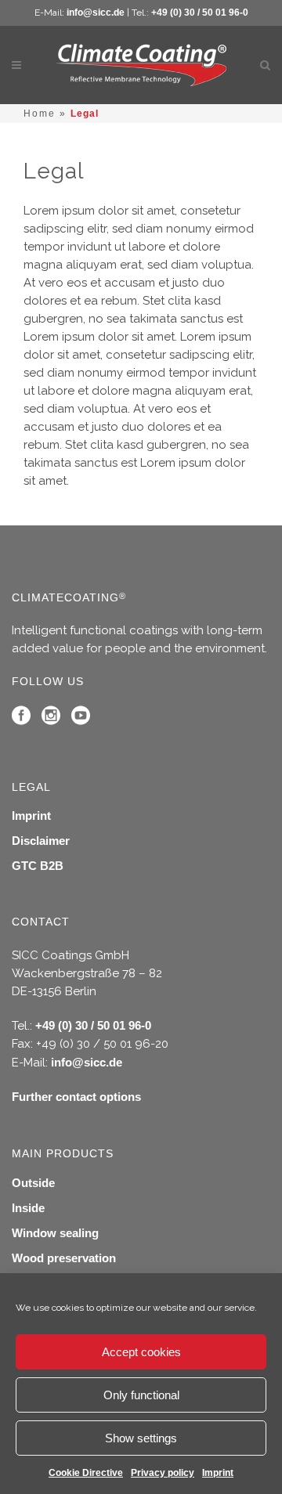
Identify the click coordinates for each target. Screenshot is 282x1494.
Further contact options (76, 1096)
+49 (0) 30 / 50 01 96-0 (199, 12)
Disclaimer (41, 840)
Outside (33, 1182)
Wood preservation (64, 1258)
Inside (28, 1207)
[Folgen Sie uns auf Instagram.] (51, 719)
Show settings (141, 1438)
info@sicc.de (96, 12)
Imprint (217, 1472)
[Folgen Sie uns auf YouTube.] (80, 719)
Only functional (141, 1395)
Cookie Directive (86, 1472)
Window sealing (55, 1233)
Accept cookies (141, 1352)
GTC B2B (37, 865)
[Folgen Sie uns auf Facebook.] (21, 719)
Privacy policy (162, 1472)
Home (40, 113)
